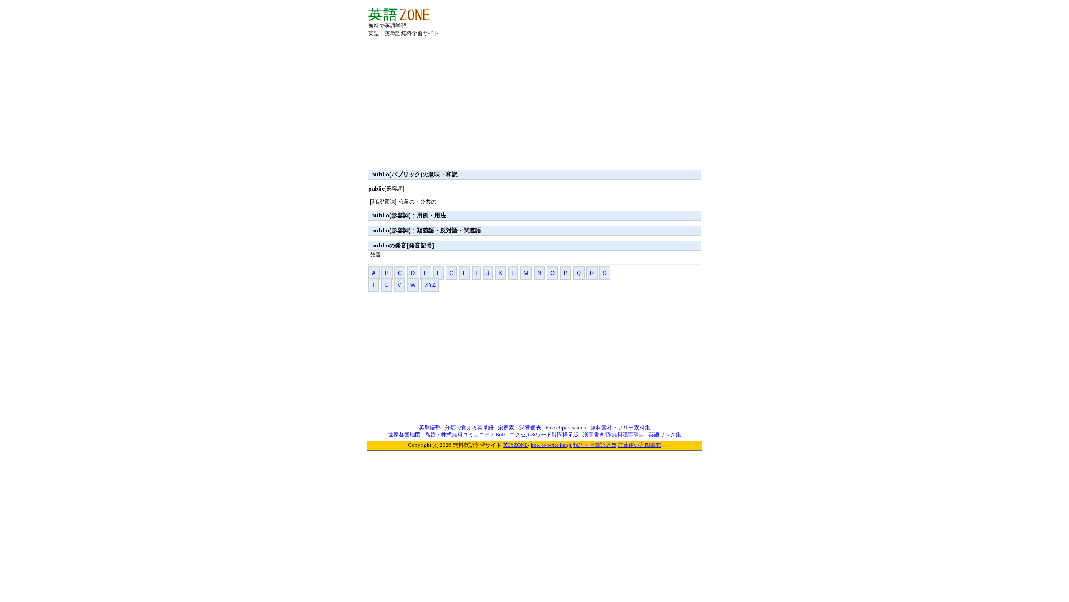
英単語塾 (430, 427)
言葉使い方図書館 (639, 445)
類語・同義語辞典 (594, 445)
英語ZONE (515, 445)
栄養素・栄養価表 (519, 427)
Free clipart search (565, 427)
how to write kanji (551, 445)
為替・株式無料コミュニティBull (465, 434)
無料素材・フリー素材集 (620, 427)
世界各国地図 (404, 434)
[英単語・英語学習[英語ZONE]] (399, 19)
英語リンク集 (664, 434)
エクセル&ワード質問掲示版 (544, 434)
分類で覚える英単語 (469, 427)
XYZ (430, 285)
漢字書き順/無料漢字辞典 (613, 434)
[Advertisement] (603, 20)
